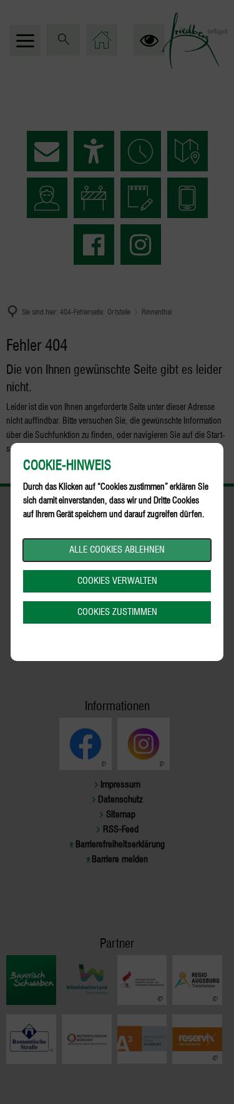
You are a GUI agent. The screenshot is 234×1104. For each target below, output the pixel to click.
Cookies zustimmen (117, 611)
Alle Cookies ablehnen (117, 549)
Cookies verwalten (117, 580)
